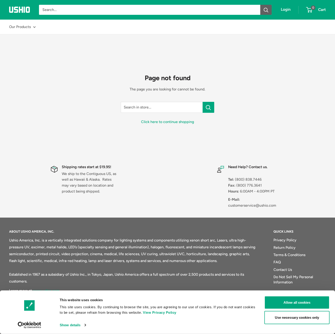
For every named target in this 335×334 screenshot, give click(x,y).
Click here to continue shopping (167, 122)
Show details (70, 325)
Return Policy (284, 247)
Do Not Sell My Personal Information (293, 279)
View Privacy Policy (159, 312)
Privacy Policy (284, 240)
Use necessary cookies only (297, 317)
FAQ (277, 262)
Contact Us (282, 269)
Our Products (20, 27)
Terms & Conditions (289, 255)
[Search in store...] (208, 107)
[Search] (266, 10)
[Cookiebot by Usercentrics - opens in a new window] (29, 325)
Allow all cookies (296, 302)
